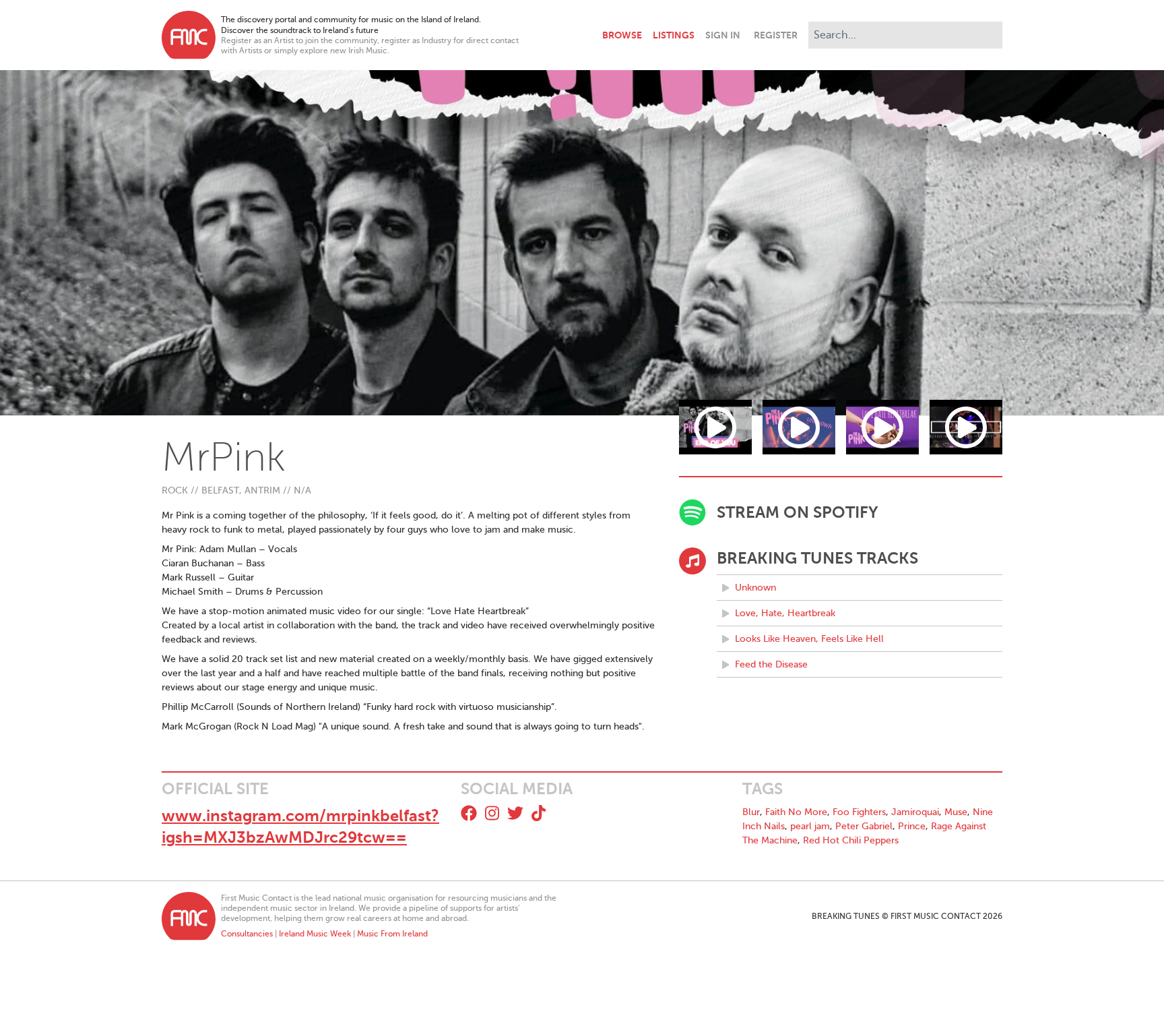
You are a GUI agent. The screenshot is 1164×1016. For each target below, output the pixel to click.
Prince (912, 826)
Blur (751, 812)
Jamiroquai (915, 812)
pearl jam (810, 826)
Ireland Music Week (315, 933)
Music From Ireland (392, 933)
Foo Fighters (859, 812)
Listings (673, 35)
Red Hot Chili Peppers (851, 840)
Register (776, 35)
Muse (955, 812)
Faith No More (796, 812)
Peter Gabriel (864, 826)
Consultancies (247, 933)
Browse (622, 35)
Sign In (722, 35)
